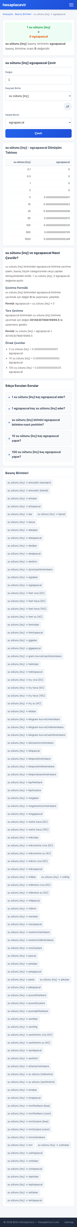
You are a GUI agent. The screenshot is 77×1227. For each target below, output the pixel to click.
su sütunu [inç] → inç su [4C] (24, 703)
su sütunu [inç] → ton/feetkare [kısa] (29, 1105)
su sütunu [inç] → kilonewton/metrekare (31, 742)
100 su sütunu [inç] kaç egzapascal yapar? (36, 454)
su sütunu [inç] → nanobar (23, 916)
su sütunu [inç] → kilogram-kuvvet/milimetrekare (36, 727)
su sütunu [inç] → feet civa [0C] (26, 593)
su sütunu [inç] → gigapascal (24, 648)
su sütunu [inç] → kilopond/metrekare (29, 758)
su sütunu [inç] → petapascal (24, 971)
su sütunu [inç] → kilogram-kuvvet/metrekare (34, 719)
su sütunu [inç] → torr (20, 1145)
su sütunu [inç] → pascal (22, 955)
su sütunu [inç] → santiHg (22, 1026)
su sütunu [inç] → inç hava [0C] (26, 687)
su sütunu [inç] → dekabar (23, 530)
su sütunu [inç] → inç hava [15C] (26, 695)
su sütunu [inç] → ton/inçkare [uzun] (29, 1129)
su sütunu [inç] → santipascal (25, 1050)
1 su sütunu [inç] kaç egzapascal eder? (38, 397)
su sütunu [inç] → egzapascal (25, 585)
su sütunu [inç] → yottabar (23, 1160)
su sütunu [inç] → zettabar (23, 1192)
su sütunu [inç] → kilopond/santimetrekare (32, 774)
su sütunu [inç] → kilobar (22, 711)
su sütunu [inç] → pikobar (54, 979)
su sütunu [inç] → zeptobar (23, 1176)
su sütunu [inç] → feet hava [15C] (27, 608)
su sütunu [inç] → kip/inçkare (24, 790)
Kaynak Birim (13, 88)
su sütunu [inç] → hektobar (23, 664)
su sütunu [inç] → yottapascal (25, 1168)
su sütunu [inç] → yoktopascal (25, 1152)
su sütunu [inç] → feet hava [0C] (26, 601)
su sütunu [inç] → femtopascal (25, 632)
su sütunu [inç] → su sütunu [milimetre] (30, 1074)
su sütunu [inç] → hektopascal (25, 671)
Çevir (38, 133)
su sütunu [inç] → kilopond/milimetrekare (31, 766)
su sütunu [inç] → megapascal (25, 813)
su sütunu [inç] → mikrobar (23, 837)
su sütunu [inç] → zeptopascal (25, 1184)
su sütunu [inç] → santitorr (23, 1058)
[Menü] (71, 5)
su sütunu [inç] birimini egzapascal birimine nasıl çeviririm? (36, 422)
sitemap (69, 1222)
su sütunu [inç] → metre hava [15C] (28, 829)
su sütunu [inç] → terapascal (24, 1097)
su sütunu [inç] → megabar (23, 798)
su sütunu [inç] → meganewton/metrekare (32, 805)
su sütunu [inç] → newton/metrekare (29, 932)
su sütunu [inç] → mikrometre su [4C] (29, 853)
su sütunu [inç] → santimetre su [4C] (29, 1042)
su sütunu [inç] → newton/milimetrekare (31, 940)
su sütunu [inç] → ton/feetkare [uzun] (29, 1113)
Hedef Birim (12, 114)
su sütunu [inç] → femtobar (23, 624)
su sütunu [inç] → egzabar (23, 577)
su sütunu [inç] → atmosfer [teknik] (28, 490)
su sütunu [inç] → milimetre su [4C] (28, 892)
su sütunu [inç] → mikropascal (25, 869)
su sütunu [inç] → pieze (21, 979)
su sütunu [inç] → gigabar (22, 640)
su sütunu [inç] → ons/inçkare (25, 948)
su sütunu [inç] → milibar (22, 877)
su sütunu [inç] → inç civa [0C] (25, 679)
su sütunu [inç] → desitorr (22, 561)
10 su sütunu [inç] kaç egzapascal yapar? (35, 438)
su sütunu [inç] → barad (51, 514)
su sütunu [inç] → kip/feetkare (25, 782)
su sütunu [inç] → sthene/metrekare (28, 1066)
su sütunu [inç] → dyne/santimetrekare (30, 569)
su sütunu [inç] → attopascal (24, 506)
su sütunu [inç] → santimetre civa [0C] (30, 1034)
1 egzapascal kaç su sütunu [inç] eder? (38, 408)
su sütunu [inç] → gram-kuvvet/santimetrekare (35, 656)
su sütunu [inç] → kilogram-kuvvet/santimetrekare (36, 734)
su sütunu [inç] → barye (21, 522)
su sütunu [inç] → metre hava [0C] (28, 821)
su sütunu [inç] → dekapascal (25, 537)
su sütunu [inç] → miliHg (55, 877)
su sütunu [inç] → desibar (22, 545)
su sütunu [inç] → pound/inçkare (26, 1003)
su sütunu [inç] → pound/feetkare (27, 995)
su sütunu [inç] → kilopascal (24, 750)
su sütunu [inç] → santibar (23, 1018)
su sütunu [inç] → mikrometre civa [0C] (30, 845)
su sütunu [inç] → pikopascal (24, 987)
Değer (9, 72)
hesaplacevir (14, 5)
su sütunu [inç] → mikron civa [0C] (28, 861)
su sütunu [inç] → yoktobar (53, 1145)
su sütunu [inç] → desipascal (24, 553)
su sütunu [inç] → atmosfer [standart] (29, 482)
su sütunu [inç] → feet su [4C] (25, 616)
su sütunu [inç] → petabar (22, 963)
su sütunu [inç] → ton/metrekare (26, 1137)
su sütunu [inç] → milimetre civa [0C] (29, 884)
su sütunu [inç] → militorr (22, 908)
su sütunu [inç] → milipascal (24, 900)
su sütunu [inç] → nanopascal (25, 924)
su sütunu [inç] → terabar (22, 1089)
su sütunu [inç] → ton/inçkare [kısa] (28, 1121)
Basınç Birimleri (23, 14)
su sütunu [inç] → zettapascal (25, 1200)
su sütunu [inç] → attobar (22, 498)
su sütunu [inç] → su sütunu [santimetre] (31, 1081)
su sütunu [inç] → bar (20, 514)
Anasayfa (8, 14)
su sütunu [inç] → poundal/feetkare (28, 1011)
